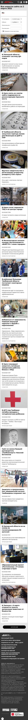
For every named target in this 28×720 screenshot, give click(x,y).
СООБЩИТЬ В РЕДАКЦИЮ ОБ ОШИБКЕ (12, 658)
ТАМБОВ (4, 503)
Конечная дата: (5, 28)
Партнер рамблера (5, 713)
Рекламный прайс (7, 638)
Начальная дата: (6, 25)
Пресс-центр (19, 642)
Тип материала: (5, 19)
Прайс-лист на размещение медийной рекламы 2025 (10, 653)
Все (3, 12)
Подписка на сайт (7, 642)
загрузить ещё (14, 627)
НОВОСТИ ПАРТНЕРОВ (8, 184)
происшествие (7, 541)
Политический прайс (8, 656)
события (5, 70)
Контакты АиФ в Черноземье (10, 640)
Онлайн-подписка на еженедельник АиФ (8, 647)
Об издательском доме (9, 645)
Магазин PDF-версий (8, 650)
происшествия (7, 425)
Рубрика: (4, 22)
